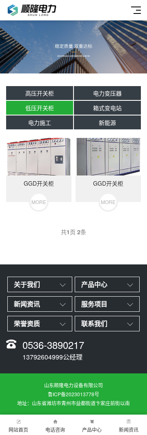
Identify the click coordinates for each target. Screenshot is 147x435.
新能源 (107, 122)
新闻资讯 (128, 429)
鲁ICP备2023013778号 (73, 394)
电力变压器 (107, 93)
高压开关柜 (39, 93)
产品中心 (92, 429)
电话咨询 (55, 429)
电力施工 (39, 122)
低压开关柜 (39, 108)
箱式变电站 (107, 108)
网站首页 (18, 429)
